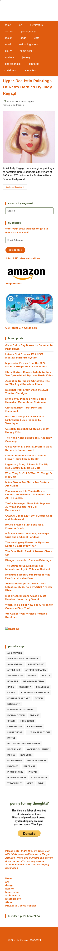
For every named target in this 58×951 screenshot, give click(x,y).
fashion (9, 888)
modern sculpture (38, 749)
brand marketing (33, 681)
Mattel (11, 738)
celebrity (25, 687)
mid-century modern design (23, 744)
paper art (29, 766)
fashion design (16, 715)
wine (41, 783)
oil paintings (14, 761)
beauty (46, 676)
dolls (23, 101)
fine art (34, 715)
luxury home (14, 732)
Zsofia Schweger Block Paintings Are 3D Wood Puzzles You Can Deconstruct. (27, 507)
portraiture (18, 105)
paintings (12, 766)
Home (8, 878)
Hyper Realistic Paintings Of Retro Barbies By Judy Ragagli (27, 87)
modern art (14, 749)
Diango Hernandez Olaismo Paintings (28, 560)
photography (15, 772)
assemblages (15, 676)
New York (26, 755)
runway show (39, 778)
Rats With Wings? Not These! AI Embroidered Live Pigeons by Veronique (24, 420)
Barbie (15, 101)
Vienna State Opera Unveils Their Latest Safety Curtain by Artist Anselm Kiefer (28, 587)
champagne (42, 687)
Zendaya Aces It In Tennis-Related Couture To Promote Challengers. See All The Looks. (28, 494)
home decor (27, 721)
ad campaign (14, 653)
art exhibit (13, 670)
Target (46, 854)
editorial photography (21, 710)
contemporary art (18, 698)
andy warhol (15, 664)
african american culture (23, 659)
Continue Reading (16, 188)
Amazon (19, 854)
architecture (36, 664)
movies (11, 755)
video (30, 783)
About (9, 902)
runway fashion (16, 778)
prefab (33, 772)
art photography (35, 670)
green (11, 721)
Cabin (10, 687)
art (8, 101)
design (39, 698)
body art (12, 681)
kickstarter (34, 727)
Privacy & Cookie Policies (21, 905)
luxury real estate (39, 732)
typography (14, 783)
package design (36, 761)
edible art (13, 704)
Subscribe (15, 250)
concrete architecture (35, 693)
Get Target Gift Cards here (21, 327)
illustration (14, 727)
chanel (11, 693)
